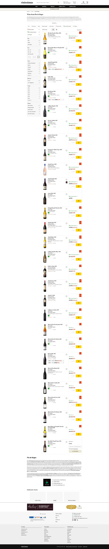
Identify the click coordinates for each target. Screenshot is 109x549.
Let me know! (75, 451)
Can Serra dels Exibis (34, 111)
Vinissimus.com (24, 529)
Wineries (52, 6)
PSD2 (32, 517)
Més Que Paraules (34, 113)
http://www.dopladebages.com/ (59, 485)
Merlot (34, 65)
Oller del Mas (34, 26)
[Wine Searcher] (74, 507)
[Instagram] (73, 520)
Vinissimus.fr (23, 530)
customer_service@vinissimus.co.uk (80, 518)
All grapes (46, 539)
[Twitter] (77, 520)
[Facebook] (75, 520)
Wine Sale (46, 535)
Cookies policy (85, 546)
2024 (34, 90)
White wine (46, 532)
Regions (28, 11)
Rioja (68, 533)
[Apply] (39, 57)
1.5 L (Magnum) (34, 82)
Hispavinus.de (23, 535)
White (39, 26)
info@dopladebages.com (57, 483)
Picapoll (34, 67)
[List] (53, 29)
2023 (34, 94)
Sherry (45, 529)
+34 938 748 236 (56, 481)
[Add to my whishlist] (66, 325)
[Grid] (56, 29)
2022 (34, 98)
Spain (32, 11)
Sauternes (69, 539)
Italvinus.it (23, 533)
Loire (68, 536)
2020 (34, 96)
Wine (37, 6)
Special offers (59, 26)
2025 (34, 92)
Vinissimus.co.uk (24, 532)
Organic (76, 26)
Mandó (34, 69)
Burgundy (69, 532)
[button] (83, 2)
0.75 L (34, 80)
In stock (71, 327)
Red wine (46, 530)
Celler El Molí (51, 26)
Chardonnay (34, 71)
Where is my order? (77, 513)
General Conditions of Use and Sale (71, 546)
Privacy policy (80, 546)
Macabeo (34, 73)
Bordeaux (69, 530)
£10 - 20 (34, 49)
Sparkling (44, 6)
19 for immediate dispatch (74, 254)
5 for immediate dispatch (74, 167)
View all (29, 75)
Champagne (69, 529)
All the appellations (47, 536)
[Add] (78, 40)
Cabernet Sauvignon (34, 63)
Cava (45, 533)
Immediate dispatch (68, 26)
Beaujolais (69, 535)
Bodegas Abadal (44, 26)
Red (28, 26)
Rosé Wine (34, 44)
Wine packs (73, 6)
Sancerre (69, 542)
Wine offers (62, 6)
